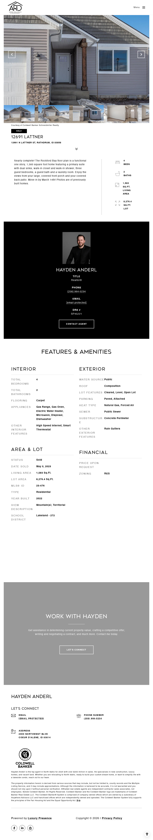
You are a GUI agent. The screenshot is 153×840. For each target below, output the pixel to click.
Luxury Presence (40, 818)
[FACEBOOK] (14, 828)
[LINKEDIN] (22, 828)
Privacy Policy (112, 818)
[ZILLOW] (30, 828)
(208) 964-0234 (76, 291)
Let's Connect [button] (76, 650)
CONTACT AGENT (76, 324)
